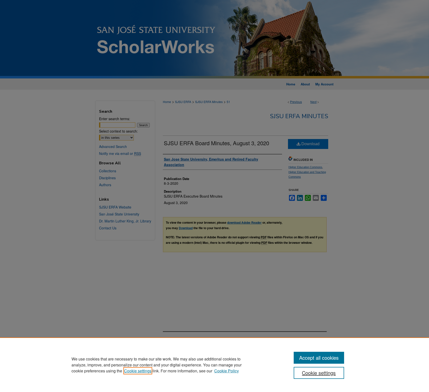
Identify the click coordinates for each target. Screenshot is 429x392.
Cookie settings (137, 371)
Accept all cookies (319, 357)
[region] (214, 364)
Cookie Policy (226, 371)
